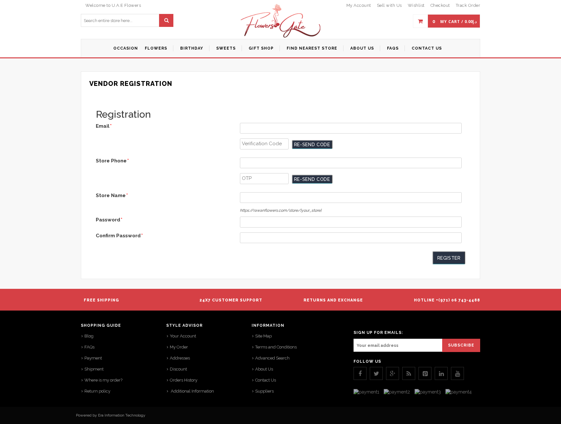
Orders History (183, 380)
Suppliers (264, 391)
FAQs (89, 347)
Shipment (94, 369)
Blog (89, 336)
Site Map (263, 336)
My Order (179, 347)
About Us (264, 369)
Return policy (97, 391)
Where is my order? (103, 380)
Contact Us (265, 380)
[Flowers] (280, 27)
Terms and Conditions (276, 347)
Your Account (183, 336)
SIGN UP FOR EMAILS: (378, 332)
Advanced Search (272, 358)
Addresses (180, 358)
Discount (178, 369)
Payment (93, 358)
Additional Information (192, 391)
